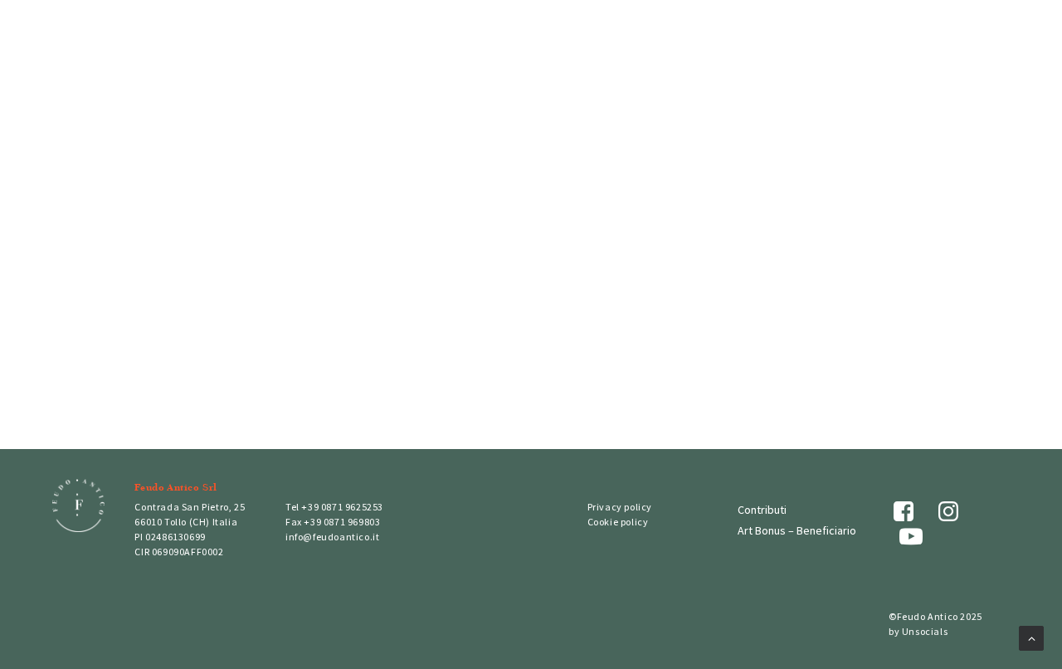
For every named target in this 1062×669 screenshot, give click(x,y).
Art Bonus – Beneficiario (797, 530)
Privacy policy (619, 507)
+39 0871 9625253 (342, 507)
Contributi (762, 509)
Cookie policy (618, 521)
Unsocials (925, 631)
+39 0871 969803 (342, 521)
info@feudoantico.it (332, 536)
